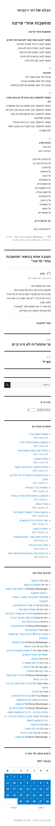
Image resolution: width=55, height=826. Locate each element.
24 (14, 795)
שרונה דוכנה (42, 634)
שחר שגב (43, 671)
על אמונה (19, 704)
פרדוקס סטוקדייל (30, 663)
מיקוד (28, 240)
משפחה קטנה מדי (27, 609)
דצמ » (13, 807)
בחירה (9, 237)
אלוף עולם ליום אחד (38, 545)
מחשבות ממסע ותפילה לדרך (33, 442)
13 (40, 789)
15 (27, 789)
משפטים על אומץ (32, 585)
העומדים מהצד (40, 528)
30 (21, 801)
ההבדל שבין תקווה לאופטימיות (33, 450)
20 (40, 795)
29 (27, 801)
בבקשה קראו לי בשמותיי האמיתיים (31, 512)
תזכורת (15, 240)
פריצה (22, 240)
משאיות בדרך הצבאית (37, 487)
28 (34, 801)
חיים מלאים (35, 240)
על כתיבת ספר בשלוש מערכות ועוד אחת (28, 553)
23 (21, 795)
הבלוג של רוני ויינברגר (34, 10)
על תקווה (35, 580)
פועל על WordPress (22, 820)
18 (7, 789)
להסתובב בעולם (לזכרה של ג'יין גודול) (29, 496)
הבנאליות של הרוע (31, 622)
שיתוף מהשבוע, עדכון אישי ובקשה (31, 467)
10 (14, 783)
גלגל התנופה (18, 642)
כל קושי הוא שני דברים (22, 617)
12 (47, 789)
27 (40, 801)
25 (7, 795)
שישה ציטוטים (41, 459)
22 (27, 795)
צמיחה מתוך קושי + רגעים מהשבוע (31, 537)
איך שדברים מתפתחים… (23, 605)
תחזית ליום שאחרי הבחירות (19, 613)
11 (7, 783)
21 (34, 795)
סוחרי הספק (42, 504)
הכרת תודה (46, 240)
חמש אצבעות (17, 626)
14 (34, 789)
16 (21, 789)
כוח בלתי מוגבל (32, 728)
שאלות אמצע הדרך (38, 434)
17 (14, 789)
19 (47, 795)
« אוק (41, 807)
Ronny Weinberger (34, 237)
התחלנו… (34, 659)
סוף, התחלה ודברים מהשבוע (33, 520)
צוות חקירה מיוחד (28, 733)
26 (47, 801)
